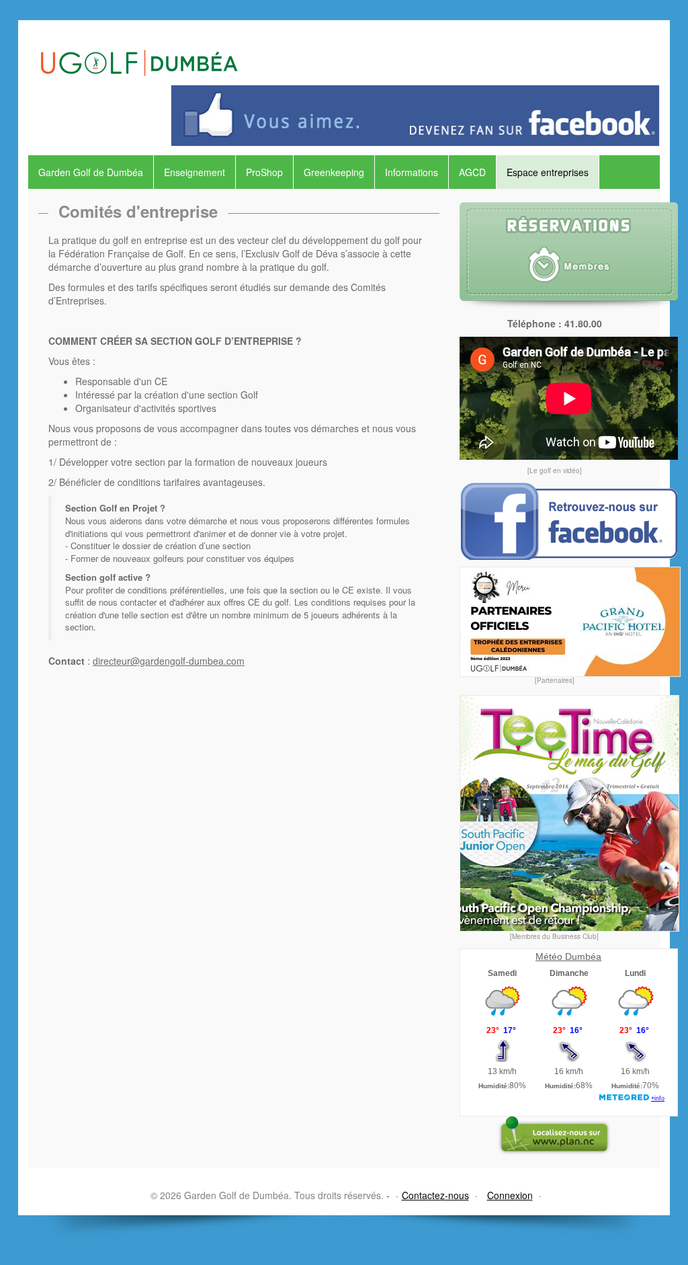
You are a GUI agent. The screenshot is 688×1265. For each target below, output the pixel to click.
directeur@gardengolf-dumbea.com (169, 660)
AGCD (472, 172)
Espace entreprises (548, 172)
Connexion (510, 1195)
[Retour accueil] (139, 48)
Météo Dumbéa (568, 956)
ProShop (264, 172)
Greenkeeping (334, 172)
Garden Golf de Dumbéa (90, 172)
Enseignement (194, 172)
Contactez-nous (435, 1195)
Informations (411, 172)
